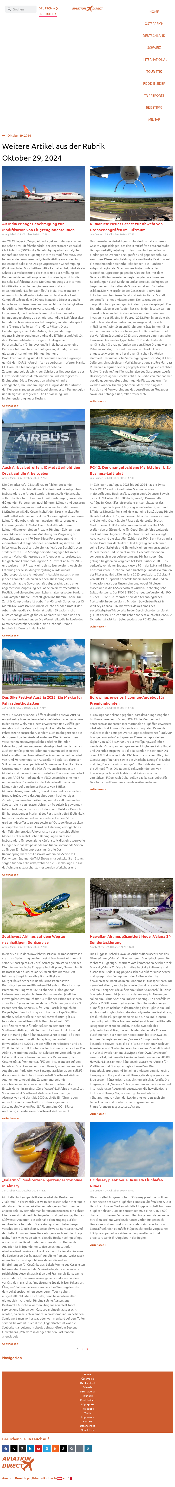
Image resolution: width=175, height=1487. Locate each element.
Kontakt (87, 1421)
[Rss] (55, 1448)
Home (154, 11)
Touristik (154, 71)
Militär (154, 119)
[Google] (71, 1448)
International (155, 59)
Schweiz (154, 47)
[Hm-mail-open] (79, 1448)
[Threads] (63, 1448)
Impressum (87, 1417)
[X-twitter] (14, 1448)
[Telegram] (47, 1448)
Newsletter (87, 1430)
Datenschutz (87, 1425)
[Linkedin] (30, 1448)
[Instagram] (22, 1448)
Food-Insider (154, 83)
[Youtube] (38, 1448)
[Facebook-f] (5, 1448)
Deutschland (154, 35)
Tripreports (154, 95)
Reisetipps (154, 107)
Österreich (154, 23)
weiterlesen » (10, 405)
